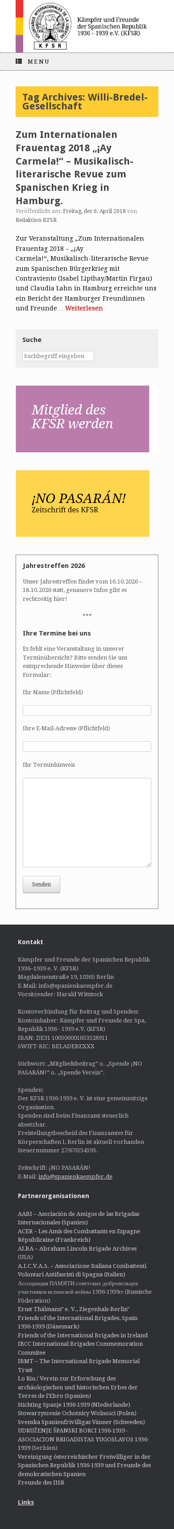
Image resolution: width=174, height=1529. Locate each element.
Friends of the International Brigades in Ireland (83, 1335)
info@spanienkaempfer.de (75, 1176)
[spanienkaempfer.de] (87, 26)
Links (26, 1502)
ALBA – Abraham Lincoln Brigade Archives (77, 1248)
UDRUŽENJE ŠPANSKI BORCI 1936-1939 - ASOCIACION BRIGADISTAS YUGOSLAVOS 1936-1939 (83, 1439)
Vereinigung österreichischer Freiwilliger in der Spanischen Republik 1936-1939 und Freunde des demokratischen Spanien (84, 1465)
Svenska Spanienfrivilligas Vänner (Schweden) (81, 1422)
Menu (39, 61)
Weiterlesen (84, 308)
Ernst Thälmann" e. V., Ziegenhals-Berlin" (73, 1309)
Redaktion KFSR (36, 220)
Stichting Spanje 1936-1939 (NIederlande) (74, 1404)
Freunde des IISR (41, 1482)
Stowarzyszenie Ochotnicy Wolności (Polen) (77, 1413)
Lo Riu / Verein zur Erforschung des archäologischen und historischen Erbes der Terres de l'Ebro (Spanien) (78, 1387)
